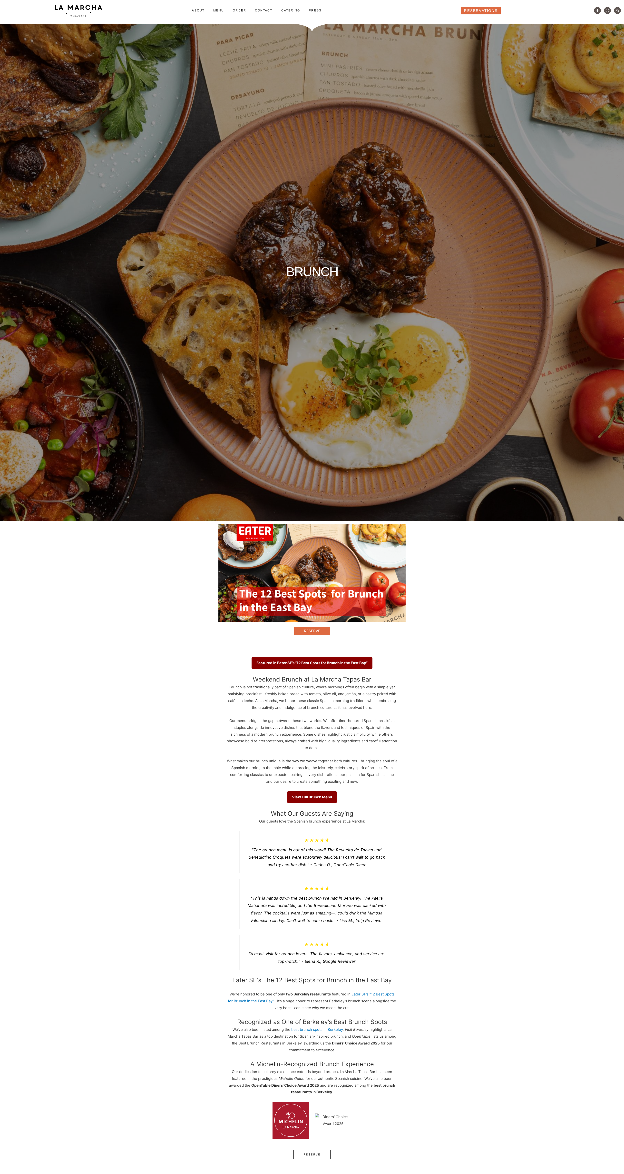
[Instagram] (607, 10)
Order (239, 10)
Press (315, 10)
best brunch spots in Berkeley (317, 1029)
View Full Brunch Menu (312, 797)
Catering (290, 10)
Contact (264, 10)
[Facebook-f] (597, 10)
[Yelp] (617, 10)
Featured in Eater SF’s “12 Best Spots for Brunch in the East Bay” (312, 663)
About (198, 10)
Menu (218, 10)
